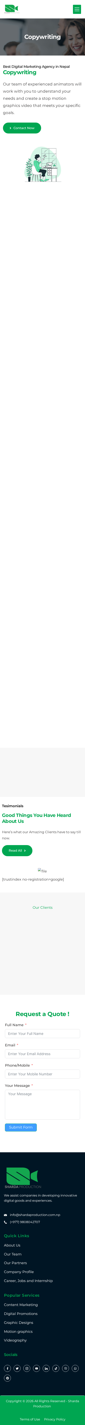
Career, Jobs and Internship (28, 1281)
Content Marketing (21, 1305)
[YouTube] (36, 1368)
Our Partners (15, 1263)
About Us (12, 1245)
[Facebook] (7, 1368)
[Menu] (77, 9)
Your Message (17, 1085)
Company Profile (19, 1272)
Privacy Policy (54, 1419)
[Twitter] (17, 1368)
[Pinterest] (7, 1378)
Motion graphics (18, 1331)
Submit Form (21, 1127)
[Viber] (65, 1368)
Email (10, 1045)
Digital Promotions (21, 1314)
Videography (15, 1340)
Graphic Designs (18, 1322)
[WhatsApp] (75, 1368)
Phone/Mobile (17, 1065)
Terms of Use (30, 1419)
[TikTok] (55, 1368)
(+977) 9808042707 (25, 1222)
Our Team (13, 1254)
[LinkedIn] (46, 1368)
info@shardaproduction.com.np (35, 1215)
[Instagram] (26, 1368)
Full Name (14, 1025)
